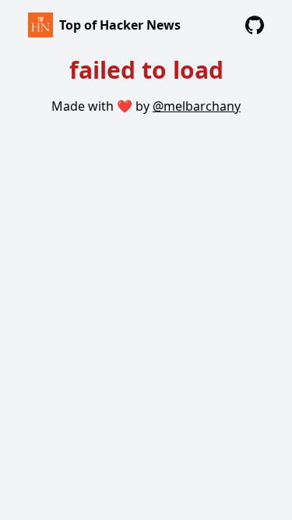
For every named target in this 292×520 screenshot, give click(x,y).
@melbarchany (197, 106)
